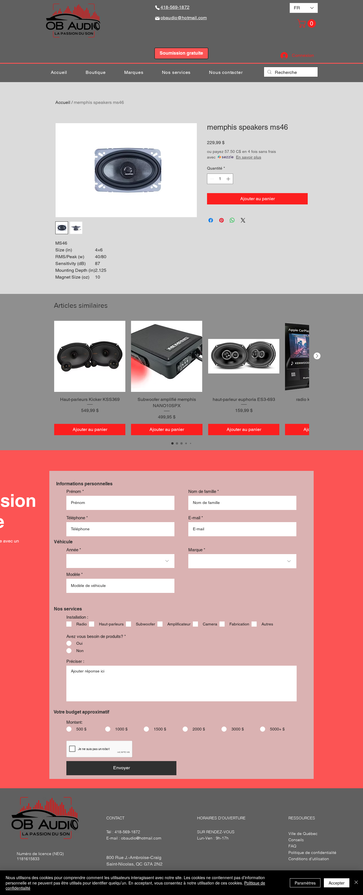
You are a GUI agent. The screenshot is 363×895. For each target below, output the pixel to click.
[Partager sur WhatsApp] (232, 220)
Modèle (73, 574)
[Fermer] (356, 882)
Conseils (296, 839)
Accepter (337, 883)
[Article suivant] (317, 356)
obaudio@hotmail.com (141, 838)
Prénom (73, 491)
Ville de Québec (303, 833)
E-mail (194, 518)
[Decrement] (211, 179)
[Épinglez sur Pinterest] (221, 220)
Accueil (62, 102)
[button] (307, 23)
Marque (195, 550)
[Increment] (228, 179)
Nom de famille (202, 491)
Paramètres (305, 883)
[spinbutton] (220, 179)
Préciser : (75, 661)
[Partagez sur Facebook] (210, 220)
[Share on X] (243, 220)
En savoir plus (248, 157)
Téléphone (75, 518)
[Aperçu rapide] (89, 356)
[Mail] (157, 18)
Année (72, 550)
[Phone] (157, 7)
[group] (181, 378)
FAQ (292, 846)
